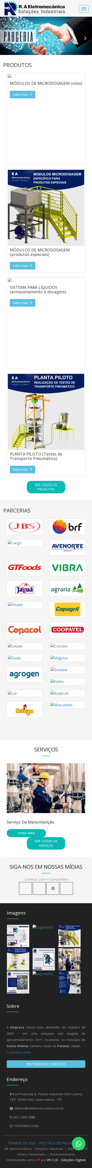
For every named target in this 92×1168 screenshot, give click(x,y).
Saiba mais (26, 833)
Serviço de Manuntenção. (31, 822)
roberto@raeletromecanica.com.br (39, 1108)
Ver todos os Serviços (46, 843)
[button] (7, 36)
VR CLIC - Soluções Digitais (66, 1160)
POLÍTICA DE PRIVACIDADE (62, 1143)
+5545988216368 (26, 1126)
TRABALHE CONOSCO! (48, 1064)
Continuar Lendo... (20, 1052)
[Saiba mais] (46, 76)
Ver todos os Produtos (46, 487)
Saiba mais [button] (21, 94)
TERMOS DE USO (21, 1143)
